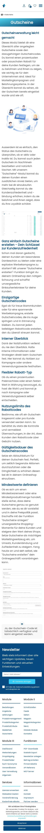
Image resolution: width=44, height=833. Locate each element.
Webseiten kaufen (10, 794)
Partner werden (31, 801)
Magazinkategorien (32, 722)
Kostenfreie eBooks (10, 801)
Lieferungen (7, 715)
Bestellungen (8, 707)
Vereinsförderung (10, 798)
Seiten (26, 715)
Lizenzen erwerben (10, 790)
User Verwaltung (9, 771)
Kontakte (28, 733)
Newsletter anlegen (32, 756)
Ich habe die (11, 687)
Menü (26, 726)
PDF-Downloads (31, 748)
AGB (26, 790)
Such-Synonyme (9, 764)
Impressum (29, 798)
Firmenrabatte (30, 764)
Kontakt (27, 794)
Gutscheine (7, 733)
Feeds (26, 711)
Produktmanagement (12, 718)
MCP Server (29, 771)
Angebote (6, 711)
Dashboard (7, 748)
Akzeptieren (22, 823)
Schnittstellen (30, 707)
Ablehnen (22, 828)
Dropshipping (8, 756)
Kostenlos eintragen (23, 681)
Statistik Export (30, 752)
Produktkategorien (10, 722)
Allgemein (6, 775)
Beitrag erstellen (31, 760)
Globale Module (31, 730)
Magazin (27, 718)
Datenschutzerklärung (16, 816)
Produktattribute (9, 726)
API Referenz (29, 767)
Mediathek (7, 730)
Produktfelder (8, 760)
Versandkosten (9, 767)
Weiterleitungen (9, 752)
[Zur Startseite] (2, 14)
